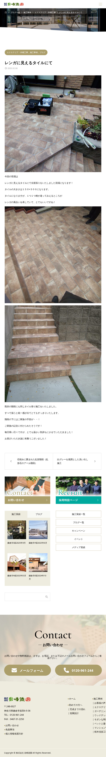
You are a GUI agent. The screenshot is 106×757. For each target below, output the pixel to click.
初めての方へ (75, 704)
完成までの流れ (77, 709)
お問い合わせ (12, 725)
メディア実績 (78, 547)
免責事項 (10, 729)
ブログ (42, 52)
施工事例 (34, 52)
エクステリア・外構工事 (18, 52)
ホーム (72, 698)
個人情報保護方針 (14, 733)
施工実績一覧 (78, 514)
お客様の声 (99, 702)
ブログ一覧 (78, 522)
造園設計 (74, 713)
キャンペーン (78, 530)
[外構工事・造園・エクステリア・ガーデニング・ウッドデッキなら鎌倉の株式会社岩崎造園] (13, 4)
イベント (78, 539)
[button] (27, 670)
